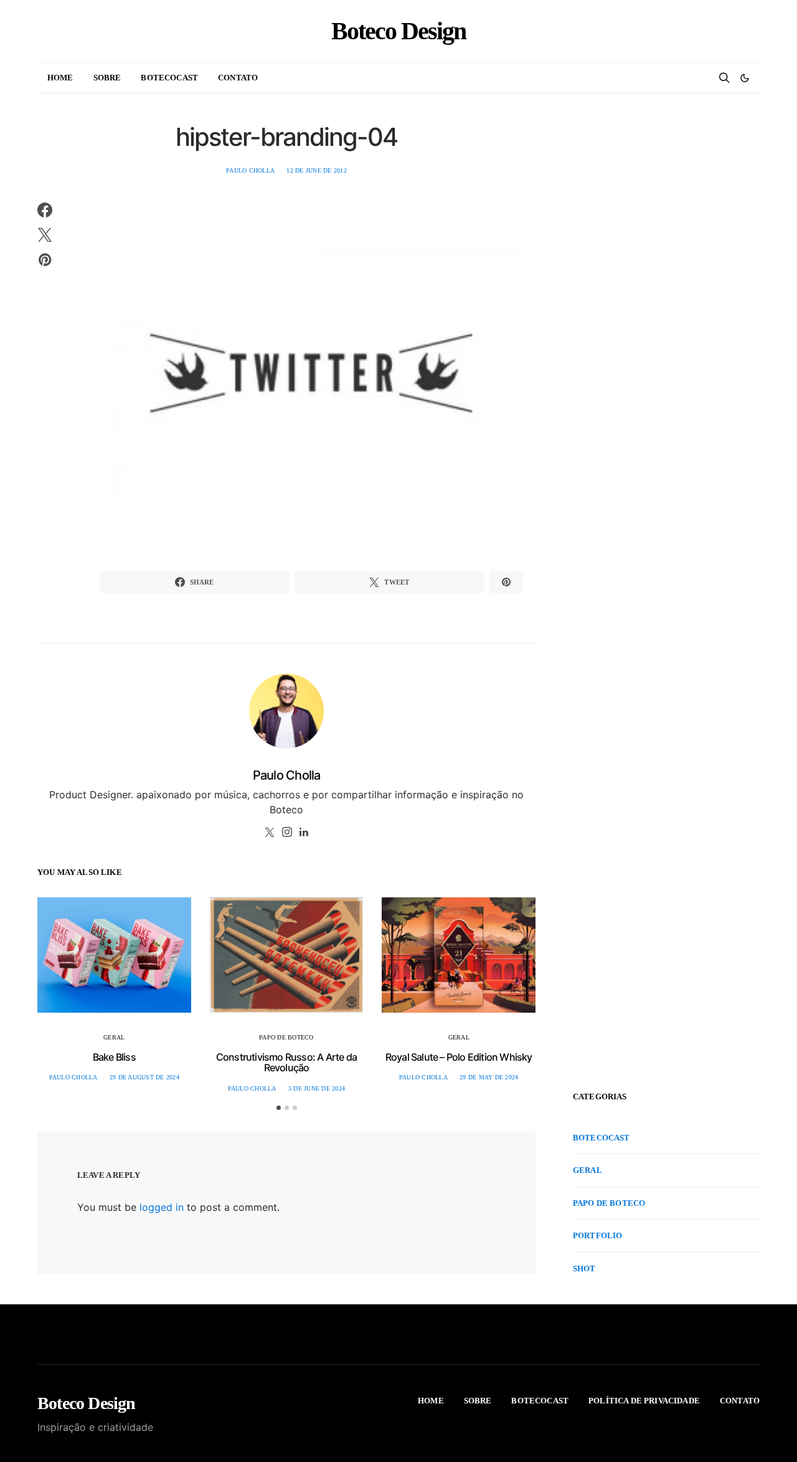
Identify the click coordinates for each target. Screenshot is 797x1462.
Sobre (107, 77)
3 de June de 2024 (316, 1088)
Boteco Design (398, 31)
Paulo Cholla (250, 170)
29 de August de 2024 (144, 1077)
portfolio (597, 1235)
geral (114, 1037)
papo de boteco (286, 1037)
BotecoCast (169, 77)
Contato (238, 77)
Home (60, 77)
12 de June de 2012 (316, 170)
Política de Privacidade (644, 1400)
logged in (161, 1207)
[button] (745, 78)
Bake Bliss (114, 1057)
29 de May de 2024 (489, 1077)
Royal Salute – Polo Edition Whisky (458, 1057)
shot (584, 1268)
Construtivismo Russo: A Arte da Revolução (286, 1062)
